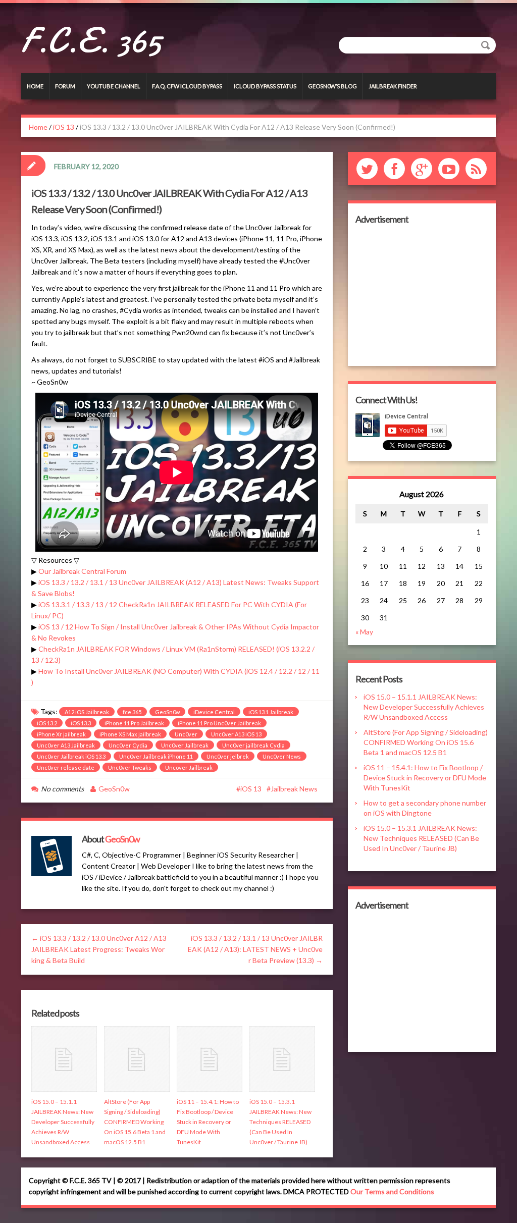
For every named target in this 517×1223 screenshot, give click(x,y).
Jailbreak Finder (393, 86)
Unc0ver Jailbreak (185, 745)
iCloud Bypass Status (265, 86)
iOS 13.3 (81, 723)
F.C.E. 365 (91, 40)
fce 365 (132, 712)
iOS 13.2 (47, 723)
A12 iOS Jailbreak (87, 712)
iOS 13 (63, 127)
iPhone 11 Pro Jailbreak (134, 723)
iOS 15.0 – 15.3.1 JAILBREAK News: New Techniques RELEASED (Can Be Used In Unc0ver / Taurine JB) (280, 1122)
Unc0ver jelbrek (227, 756)
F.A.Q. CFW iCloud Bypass (187, 86)
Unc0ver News (282, 756)
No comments (62, 788)
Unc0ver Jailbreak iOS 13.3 (71, 756)
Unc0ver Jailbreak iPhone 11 (156, 756)
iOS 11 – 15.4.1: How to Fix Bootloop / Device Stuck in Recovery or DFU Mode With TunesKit (208, 1122)
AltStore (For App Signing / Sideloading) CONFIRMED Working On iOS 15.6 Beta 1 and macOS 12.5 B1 (135, 1122)
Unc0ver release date (65, 767)
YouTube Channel (113, 86)
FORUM (65, 86)
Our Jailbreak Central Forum (82, 571)
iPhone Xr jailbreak (61, 734)
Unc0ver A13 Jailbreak (66, 745)
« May (364, 631)
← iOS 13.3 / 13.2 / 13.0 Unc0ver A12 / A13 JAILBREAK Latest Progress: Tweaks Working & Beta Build (99, 949)
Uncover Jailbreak (189, 767)
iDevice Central (214, 712)
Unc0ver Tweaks (129, 767)
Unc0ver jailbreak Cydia (253, 745)
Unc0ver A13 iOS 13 (236, 734)
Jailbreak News (294, 788)
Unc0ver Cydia (128, 745)
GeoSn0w (167, 712)
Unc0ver (186, 734)
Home (35, 86)
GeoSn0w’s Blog (332, 86)
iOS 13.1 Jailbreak (270, 712)
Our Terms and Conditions (392, 1191)
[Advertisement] (421, 295)
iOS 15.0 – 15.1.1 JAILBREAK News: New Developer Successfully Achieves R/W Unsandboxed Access (62, 1122)
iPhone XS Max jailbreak (130, 734)
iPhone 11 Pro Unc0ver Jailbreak (219, 723)
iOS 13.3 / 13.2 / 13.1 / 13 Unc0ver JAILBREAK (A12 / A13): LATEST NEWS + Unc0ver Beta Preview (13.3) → (255, 949)
